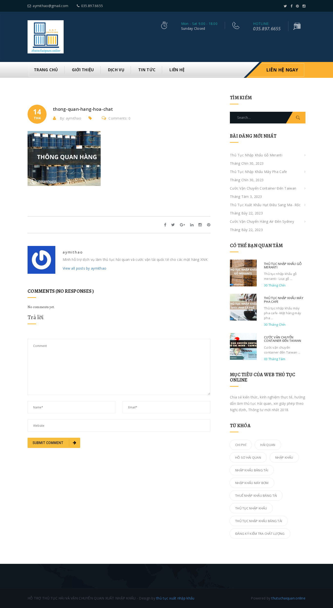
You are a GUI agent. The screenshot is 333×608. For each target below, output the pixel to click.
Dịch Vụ (116, 69)
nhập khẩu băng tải (251, 470)
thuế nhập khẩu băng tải (256, 495)
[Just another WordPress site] (46, 36)
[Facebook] (292, 6)
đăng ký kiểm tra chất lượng (260, 533)
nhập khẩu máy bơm (252, 483)
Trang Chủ (46, 69)
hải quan (267, 445)
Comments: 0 (119, 118)
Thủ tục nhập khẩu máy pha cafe (258, 171)
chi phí (240, 445)
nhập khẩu (284, 457)
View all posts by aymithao (84, 268)
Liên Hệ (177, 69)
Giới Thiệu (83, 69)
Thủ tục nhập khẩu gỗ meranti (256, 155)
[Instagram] (304, 6)
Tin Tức (147, 69)
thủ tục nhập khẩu (251, 508)
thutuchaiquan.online (288, 598)
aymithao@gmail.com (50, 5)
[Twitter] (285, 6)
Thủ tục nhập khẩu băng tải (258, 521)
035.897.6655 (92, 5)
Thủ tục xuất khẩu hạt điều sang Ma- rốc (265, 205)
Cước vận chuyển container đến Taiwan (263, 188)
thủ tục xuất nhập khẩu (175, 598)
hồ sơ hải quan (248, 457)
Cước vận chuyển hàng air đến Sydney (262, 221)
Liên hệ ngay (282, 70)
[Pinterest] (297, 6)
